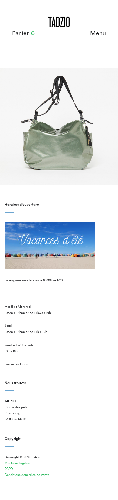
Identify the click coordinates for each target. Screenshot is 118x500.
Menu (98, 33)
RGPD (9, 468)
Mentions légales (17, 463)
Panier (20, 33)
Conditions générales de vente (27, 474)
